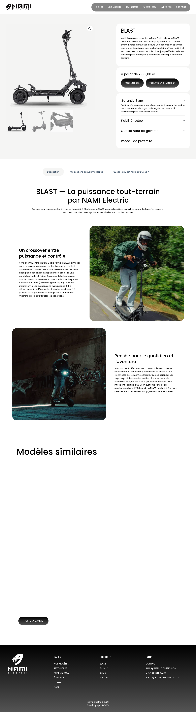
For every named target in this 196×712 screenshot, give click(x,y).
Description (53, 171)
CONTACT (59, 682)
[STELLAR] (159, 488)
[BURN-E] (78, 488)
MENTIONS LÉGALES (156, 673)
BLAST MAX (29, 609)
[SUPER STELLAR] (159, 537)
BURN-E (68, 510)
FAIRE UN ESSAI (61, 673)
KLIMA (106, 510)
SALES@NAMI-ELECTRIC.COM (161, 668)
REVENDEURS (60, 668)
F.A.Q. (56, 686)
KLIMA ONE (110, 559)
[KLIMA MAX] (78, 537)
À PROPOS (59, 677)
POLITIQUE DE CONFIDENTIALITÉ (162, 677)
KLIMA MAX (70, 559)
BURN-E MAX (31, 559)
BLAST (25, 510)
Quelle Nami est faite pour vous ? (131, 171)
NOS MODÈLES (61, 663)
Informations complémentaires (86, 171)
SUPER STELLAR (154, 559)
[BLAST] (37, 488)
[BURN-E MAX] (37, 537)
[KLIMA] (118, 488)
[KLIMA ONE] (118, 537)
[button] (90, 28)
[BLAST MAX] (37, 586)
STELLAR (149, 510)
